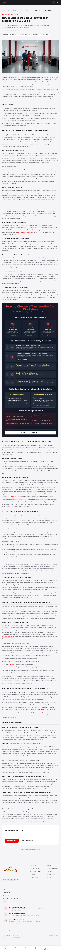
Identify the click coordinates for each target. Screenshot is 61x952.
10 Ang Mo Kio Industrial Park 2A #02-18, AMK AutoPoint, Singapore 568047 (25, 921)
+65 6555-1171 (18, 923)
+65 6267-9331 (19, 916)
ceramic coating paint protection (41, 197)
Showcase (6, 895)
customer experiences (8, 636)
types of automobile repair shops (16, 181)
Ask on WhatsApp (12, 841)
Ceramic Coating (35, 868)
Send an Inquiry (51, 874)
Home (3, 10)
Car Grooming (34, 865)
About (49, 865)
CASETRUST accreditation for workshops (40, 491)
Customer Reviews (52, 868)
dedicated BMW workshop (25, 232)
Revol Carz (36, 595)
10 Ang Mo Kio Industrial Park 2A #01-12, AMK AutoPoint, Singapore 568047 (25, 908)
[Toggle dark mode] (53, 2)
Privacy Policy (16, 935)
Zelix (57, 935)
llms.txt (10, 937)
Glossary (5, 901)
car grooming (11, 664)
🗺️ (46, 949)
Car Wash (33, 874)
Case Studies (7, 892)
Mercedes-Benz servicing (15, 496)
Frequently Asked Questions (11, 898)
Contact (49, 871)
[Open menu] (57, 2)
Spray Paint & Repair (36, 871)
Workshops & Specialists (20, 10)
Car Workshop (34, 877)
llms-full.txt (17, 937)
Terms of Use (6, 935)
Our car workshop (28, 841)
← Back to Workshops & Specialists (30, 849)
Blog (9, 10)
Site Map (49, 877)
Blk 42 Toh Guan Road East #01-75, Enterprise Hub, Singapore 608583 (24, 915)
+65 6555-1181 (18, 910)
